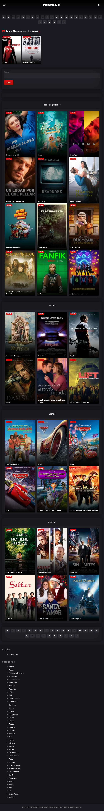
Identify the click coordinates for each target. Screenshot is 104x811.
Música (11, 746)
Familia (11, 721)
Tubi (10, 787)
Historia (12, 733)
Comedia (12, 705)
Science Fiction (15, 768)
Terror (11, 781)
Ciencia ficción (14, 698)
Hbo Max (12, 730)
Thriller (11, 784)
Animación (13, 682)
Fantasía (12, 724)
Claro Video (13, 702)
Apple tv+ (12, 686)
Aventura (12, 689)
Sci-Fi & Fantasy (15, 765)
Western (12, 797)
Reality (11, 759)
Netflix (11, 749)
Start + (11, 775)
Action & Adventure (16, 673)
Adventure (13, 676)
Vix (10, 791)
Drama (11, 717)
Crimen (11, 708)
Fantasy (12, 727)
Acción (11, 667)
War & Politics (14, 794)
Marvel (11, 740)
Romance (12, 762)
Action (11, 670)
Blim (10, 695)
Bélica (11, 692)
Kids (10, 737)
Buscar (6, 72)
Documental (13, 714)
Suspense (13, 778)
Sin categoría (14, 772)
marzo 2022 (13, 654)
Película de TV (14, 756)
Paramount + (13, 752)
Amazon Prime (14, 679)
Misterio (12, 743)
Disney (11, 711)
